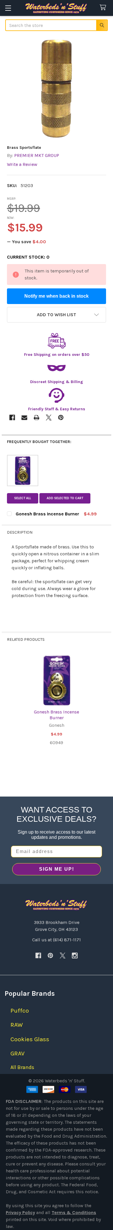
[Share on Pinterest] (61, 417)
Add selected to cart (65, 498)
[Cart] (104, 7)
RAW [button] (16, 1024)
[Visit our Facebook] (38, 955)
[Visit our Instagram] (75, 955)
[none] (56, 88)
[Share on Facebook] (12, 417)
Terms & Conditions (74, 1212)
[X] (62, 955)
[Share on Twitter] (48, 417)
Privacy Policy (20, 1212)
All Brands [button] (22, 1067)
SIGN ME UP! (56, 869)
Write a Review (22, 164)
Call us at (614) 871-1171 (56, 939)
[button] (56, 315)
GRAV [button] (17, 1053)
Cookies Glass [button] (29, 1039)
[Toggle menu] (8, 8)
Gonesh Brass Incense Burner (56, 714)
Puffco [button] (19, 1010)
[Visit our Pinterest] (50, 955)
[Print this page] (36, 417)
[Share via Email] (24, 417)
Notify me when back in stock (56, 296)
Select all (22, 498)
